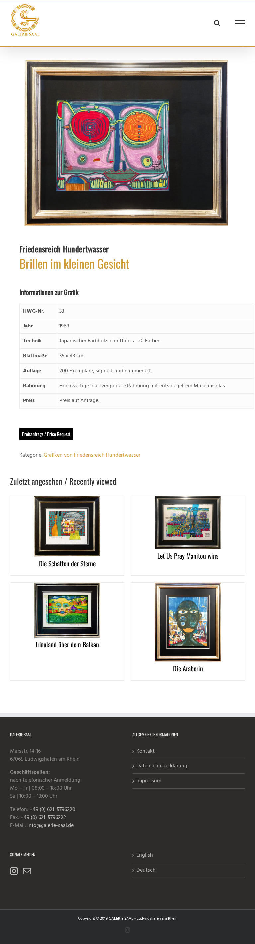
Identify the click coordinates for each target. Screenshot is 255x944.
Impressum (148, 781)
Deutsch (146, 870)
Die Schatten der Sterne (67, 563)
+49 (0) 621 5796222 (43, 817)
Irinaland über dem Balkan (67, 644)
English (144, 855)
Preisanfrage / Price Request (46, 433)
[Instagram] (14, 871)
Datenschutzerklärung (161, 766)
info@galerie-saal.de (50, 825)
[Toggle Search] (217, 23)
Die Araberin (188, 668)
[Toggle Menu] (240, 23)
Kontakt (145, 751)
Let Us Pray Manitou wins (187, 556)
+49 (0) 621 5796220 (52, 809)
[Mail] (27, 871)
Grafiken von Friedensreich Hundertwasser (92, 455)
